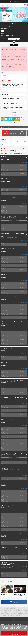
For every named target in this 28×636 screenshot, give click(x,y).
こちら (2, 144)
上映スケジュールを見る (14, 39)
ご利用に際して (13, 624)
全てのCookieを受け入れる (14, 634)
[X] (14, 45)
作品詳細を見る (24, 162)
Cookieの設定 (14, 631)
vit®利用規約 (19, 624)
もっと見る (14, 115)
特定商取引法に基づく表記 (5, 624)
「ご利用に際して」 (12, 628)
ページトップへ (14, 619)
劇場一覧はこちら (14, 602)
